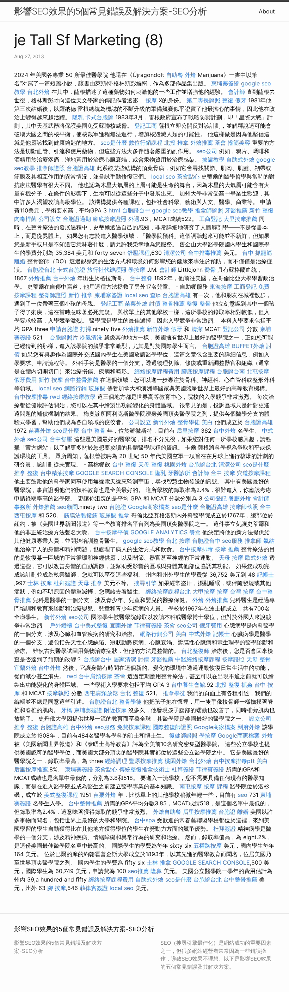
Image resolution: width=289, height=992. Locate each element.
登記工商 (145, 125)
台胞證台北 (41, 269)
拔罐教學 (213, 159)
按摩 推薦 (227, 549)
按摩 (151, 100)
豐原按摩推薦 (146, 760)
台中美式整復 (91, 625)
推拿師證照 (51, 168)
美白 (207, 422)
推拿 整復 (26, 472)
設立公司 (260, 718)
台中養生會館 (188, 684)
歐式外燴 (256, 557)
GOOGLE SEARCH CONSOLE (114, 472)
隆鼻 (156, 870)
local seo (163, 176)
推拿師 (253, 540)
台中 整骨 (93, 430)
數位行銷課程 (145, 142)
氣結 (269, 540)
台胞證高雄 (81, 168)
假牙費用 (25, 379)
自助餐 (174, 74)
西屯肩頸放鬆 (101, 693)
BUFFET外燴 (248, 345)
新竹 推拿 (80, 295)
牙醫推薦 (236, 210)
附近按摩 (115, 710)
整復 (227, 100)
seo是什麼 (113, 142)
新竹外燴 (158, 328)
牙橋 (66, 710)
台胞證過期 (77, 218)
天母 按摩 (231, 557)
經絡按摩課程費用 (156, 371)
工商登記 (210, 218)
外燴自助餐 (167, 811)
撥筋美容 (239, 142)
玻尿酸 (96, 388)
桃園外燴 (175, 464)
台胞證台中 (136, 210)
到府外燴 (249, 727)
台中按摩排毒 (31, 396)
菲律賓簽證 (148, 625)
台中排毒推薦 (205, 252)
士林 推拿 (159, 862)
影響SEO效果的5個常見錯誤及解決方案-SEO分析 (110, 11)
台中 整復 (124, 464)
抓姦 (247, 684)
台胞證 (117, 506)
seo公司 (206, 151)
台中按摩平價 (112, 532)
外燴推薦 (201, 142)
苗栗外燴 (136, 303)
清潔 (197, 328)
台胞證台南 (231, 371)
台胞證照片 (64, 337)
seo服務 (232, 540)
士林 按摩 (39, 583)
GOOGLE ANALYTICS (158, 532)
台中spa (144, 820)
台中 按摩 (223, 472)
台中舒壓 (61, 439)
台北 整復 (132, 693)
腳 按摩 (56, 887)
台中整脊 (141, 278)
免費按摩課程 (134, 727)
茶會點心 (188, 176)
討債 (154, 303)
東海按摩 (221, 286)
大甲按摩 (203, 591)
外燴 (190, 74)
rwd (55, 396)
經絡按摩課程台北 (168, 591)
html (114, 210)
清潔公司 (175, 252)
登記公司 (233, 328)
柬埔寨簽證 (225, 83)
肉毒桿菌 (25, 218)
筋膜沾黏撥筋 (81, 515)
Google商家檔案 (149, 506)
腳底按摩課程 (198, 371)
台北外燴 (38, 91)
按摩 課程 (216, 786)
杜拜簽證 (65, 583)
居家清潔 (124, 659)
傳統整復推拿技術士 (144, 769)
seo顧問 (67, 506)
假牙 (240, 100)
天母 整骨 (258, 659)
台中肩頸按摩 (95, 676)
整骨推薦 (173, 303)
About (267, 11)
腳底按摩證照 (110, 218)
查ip (155, 295)
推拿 (123, 515)
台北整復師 (195, 650)
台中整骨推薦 (81, 379)
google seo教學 (172, 210)
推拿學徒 (174, 693)
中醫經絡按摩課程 (197, 659)
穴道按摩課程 (254, 472)
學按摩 (136, 269)
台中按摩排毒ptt (234, 760)
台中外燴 (64, 278)
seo (242, 794)
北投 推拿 (176, 142)
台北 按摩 (178, 540)
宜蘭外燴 (121, 625)
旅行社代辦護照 (107, 269)
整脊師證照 (52, 295)
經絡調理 (116, 760)
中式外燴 (200, 633)
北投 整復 (227, 684)
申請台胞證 (64, 328)
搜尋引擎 (145, 583)
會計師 (236, 91)
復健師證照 (183, 735)
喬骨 (210, 269)
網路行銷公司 (157, 633)
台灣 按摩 (242, 591)
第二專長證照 (203, 100)
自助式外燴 (240, 159)
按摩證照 (233, 659)
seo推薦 (138, 870)
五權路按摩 (207, 845)
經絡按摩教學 (79, 396)
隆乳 (78, 117)
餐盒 (195, 532)
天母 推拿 (90, 583)
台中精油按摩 (57, 472)
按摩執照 (58, 693)
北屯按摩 (258, 371)
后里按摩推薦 (31, 769)
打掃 (85, 328)
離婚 (19, 261)
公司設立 (49, 218)
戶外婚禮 (61, 625)
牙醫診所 (179, 472)
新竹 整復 (261, 210)
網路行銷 (75, 388)
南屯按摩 (190, 786)
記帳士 (265, 574)
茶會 (220, 142)
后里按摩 (188, 430)
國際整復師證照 (172, 727)
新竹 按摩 (50, 379)
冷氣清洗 (91, 337)
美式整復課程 (61, 794)
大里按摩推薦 (240, 218)
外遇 (134, 218)
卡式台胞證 (99, 117)
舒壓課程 (138, 252)
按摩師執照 (244, 506)
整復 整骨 (198, 303)
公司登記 (215, 498)
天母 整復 (150, 464)
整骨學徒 (188, 422)
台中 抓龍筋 (257, 252)
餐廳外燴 (239, 498)
